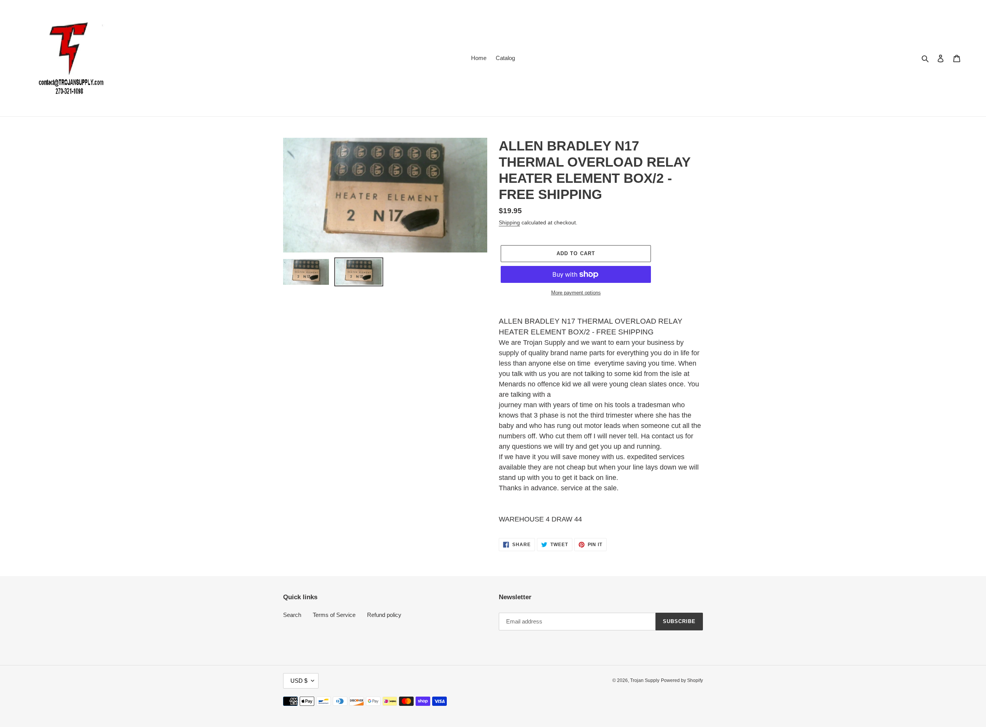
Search (292, 615)
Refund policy (384, 615)
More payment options (576, 293)
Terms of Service (334, 615)
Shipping (509, 222)
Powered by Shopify (682, 680)
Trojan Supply (644, 680)
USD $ (298, 680)
